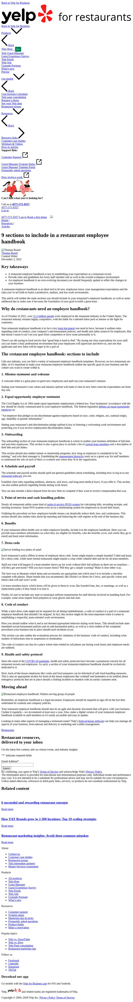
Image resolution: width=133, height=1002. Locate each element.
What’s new (14, 900)
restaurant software (11, 475)
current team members (97, 444)
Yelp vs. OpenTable (19, 939)
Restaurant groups (18, 860)
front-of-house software (91, 721)
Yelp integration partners (21, 863)
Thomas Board (9, 253)
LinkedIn (13, 963)
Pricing (5, 71)
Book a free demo (11, 213)
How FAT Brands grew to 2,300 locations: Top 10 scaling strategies (48, 819)
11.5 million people (43, 316)
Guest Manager (16, 884)
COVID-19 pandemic (37, 661)
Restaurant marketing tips (22, 948)
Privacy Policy (94, 771)
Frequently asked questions (23, 921)
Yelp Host (13, 881)
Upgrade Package (18, 897)
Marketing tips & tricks (20, 918)
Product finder (16, 924)
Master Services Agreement (23, 866)
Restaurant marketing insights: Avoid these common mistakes (44, 835)
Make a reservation (18, 927)
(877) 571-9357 (20, 204)
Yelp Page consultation (20, 945)
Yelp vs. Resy (15, 942)
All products (15, 878)
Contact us (14, 854)
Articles (5, 226)
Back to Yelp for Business (15, 2)
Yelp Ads (13, 893)
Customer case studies (20, 857)
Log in (5, 210)
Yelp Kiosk (14, 890)
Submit (6, 768)
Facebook (13, 960)
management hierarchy (71, 456)
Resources (7, 223)
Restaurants (7, 730)
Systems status (16, 915)
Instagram (13, 966)
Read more (7, 809)
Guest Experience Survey (22, 887)
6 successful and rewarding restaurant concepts (34, 802)
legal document (66, 328)
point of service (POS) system (63, 504)
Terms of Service (49, 771)
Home (5, 220)
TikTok (12, 969)
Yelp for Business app (35, 983)
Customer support (18, 911)
